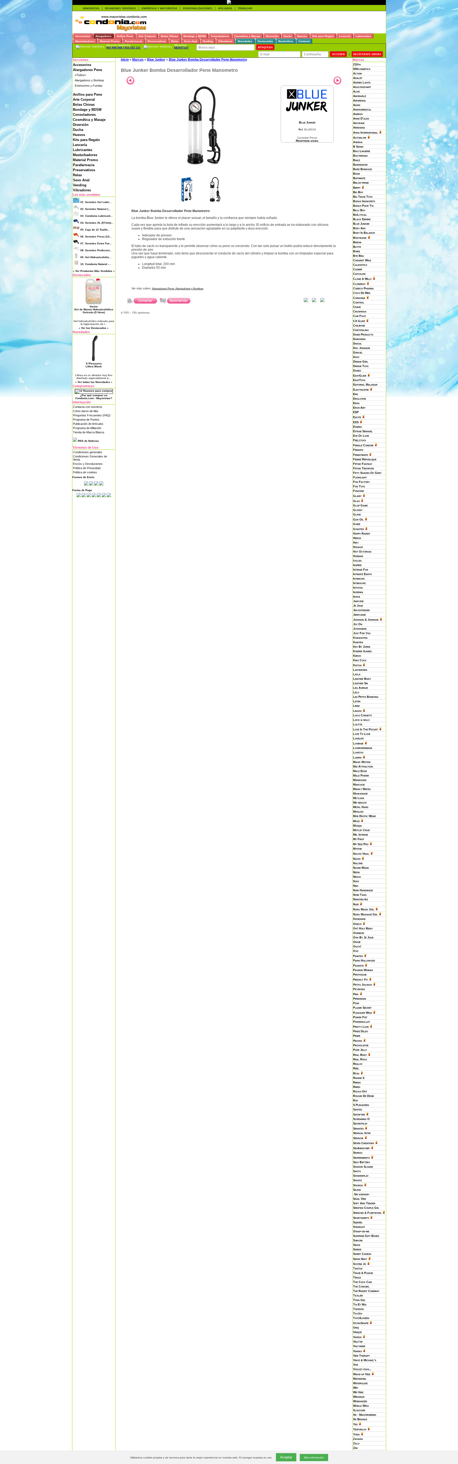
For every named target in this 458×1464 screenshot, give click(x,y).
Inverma (358, 592)
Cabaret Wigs (362, 260)
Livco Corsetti (362, 715)
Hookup (358, 547)
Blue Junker (361, 223)
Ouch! (357, 946)
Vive (355, 1364)
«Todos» (80, 75)
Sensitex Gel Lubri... (96, 202)
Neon (356, 872)
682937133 (181, 47)
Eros (356, 403)
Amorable (359, 96)
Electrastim (361, 389)
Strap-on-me (361, 1231)
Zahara (358, 1438)
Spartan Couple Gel (366, 1207)
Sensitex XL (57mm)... (96, 222)
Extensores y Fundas (89, 85)
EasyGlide (359, 375)
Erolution (359, 398)
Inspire (357, 565)
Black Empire (362, 219)
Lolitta (357, 724)
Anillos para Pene (87, 94)
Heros (357, 538)
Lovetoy (358, 752)
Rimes (356, 1086)
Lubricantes (82, 150)
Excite (357, 417)
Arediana (359, 127)
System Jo (359, 1263)
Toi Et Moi (359, 1304)
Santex (357, 1109)
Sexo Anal (81, 180)
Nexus (357, 876)
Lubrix (357, 757)
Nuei (356, 904)
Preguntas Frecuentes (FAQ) (92, 415)
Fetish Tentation (363, 468)
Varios (357, 1337)
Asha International (365, 132)
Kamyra (358, 642)
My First (358, 839)
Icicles (357, 560)
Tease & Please (363, 1273)
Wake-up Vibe (361, 1374)
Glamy (357, 495)
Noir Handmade (363, 890)
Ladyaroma (360, 669)
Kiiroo (357, 655)
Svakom (358, 1240)
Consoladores (84, 115)
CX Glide (359, 321)
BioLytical (360, 214)
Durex (357, 370)
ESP (356, 412)
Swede (357, 1249)
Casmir (357, 269)
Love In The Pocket (365, 729)
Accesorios (82, 65)
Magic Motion (362, 762)
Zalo (356, 1443)
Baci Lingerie (361, 151)
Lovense (358, 743)
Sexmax (357, 1152)
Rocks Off (360, 1091)
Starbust (359, 1226)
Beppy (356, 187)
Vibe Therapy (361, 1355)
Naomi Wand (361, 867)
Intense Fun (360, 569)
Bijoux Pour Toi (363, 205)
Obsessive (359, 918)
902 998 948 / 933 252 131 (123, 47)
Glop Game (360, 505)
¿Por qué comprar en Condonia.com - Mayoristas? (93, 397)
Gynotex (358, 529)
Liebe (356, 705)
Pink (356, 994)
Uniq (356, 1327)
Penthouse (360, 974)
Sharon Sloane (363, 1166)
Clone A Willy (362, 278)
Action (357, 73)
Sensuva (358, 1138)
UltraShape (360, 1323)
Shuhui (357, 1180)
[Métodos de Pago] (94, 496)
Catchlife (359, 273)
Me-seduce (360, 802)
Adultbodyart (362, 87)
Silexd (357, 1189)
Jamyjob (358, 601)
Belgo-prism (361, 182)
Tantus (357, 1268)
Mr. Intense (360, 834)
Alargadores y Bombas (89, 80)
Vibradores (82, 190)
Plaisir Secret (362, 1007)
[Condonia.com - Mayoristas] (110, 30)
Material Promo (85, 160)
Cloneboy (359, 283)
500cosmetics (361, 68)
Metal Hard (360, 807)
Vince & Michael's (364, 1360)
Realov (357, 1063)
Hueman (358, 556)
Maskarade (360, 793)
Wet (355, 1387)
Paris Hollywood (364, 960)
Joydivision (360, 628)
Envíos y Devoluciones (88, 463)
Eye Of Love (361, 435)
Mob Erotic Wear (364, 816)
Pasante (358, 965)
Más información (314, 1457)
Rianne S (358, 1077)
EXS (356, 422)
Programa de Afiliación (87, 428)
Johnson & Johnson (365, 619)
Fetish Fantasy (362, 463)
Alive (356, 91)
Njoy (356, 881)
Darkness (359, 339)
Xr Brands (360, 1419)
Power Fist (360, 1017)
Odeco (357, 923)
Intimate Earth (362, 574)
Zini (355, 1447)
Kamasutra (360, 637)
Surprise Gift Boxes (366, 1235)
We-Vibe (358, 1392)
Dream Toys (360, 366)
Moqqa (357, 825)
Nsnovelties (360, 899)
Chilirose (359, 325)
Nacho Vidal (361, 853)
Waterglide (360, 1383)
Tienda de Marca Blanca (88, 432)
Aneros (358, 114)
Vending (79, 185)
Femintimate (360, 454)
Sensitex (358, 1128)
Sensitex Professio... (96, 250)
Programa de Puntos (86, 419)
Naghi (356, 858)
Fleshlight (360, 477)
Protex (357, 1040)
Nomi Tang (360, 894)
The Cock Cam (362, 1282)
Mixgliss (358, 811)
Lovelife (358, 738)
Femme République (364, 459)
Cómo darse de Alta (85, 411)
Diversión (81, 125)
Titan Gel (359, 1300)
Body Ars (359, 228)
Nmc (356, 885)
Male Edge (360, 771)
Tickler (358, 1295)
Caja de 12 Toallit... (95, 229)
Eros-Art (359, 407)
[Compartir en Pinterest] (322, 301)
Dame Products (363, 334)
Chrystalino (361, 330)
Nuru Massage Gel (365, 914)
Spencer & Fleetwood (367, 1212)
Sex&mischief (361, 1148)
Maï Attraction (363, 766)
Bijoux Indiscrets (364, 201)
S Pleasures (361, 1104)
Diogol (357, 343)
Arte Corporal (84, 100)
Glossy (357, 509)
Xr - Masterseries (364, 1414)
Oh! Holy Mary (363, 928)
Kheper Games (362, 651)
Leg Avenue (360, 687)
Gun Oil (358, 519)
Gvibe (356, 524)
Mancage (359, 784)
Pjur (356, 1003)
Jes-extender (361, 610)
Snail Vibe (359, 1198)
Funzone (358, 490)
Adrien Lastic (362, 82)
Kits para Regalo (86, 140)
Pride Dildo (360, 1031)
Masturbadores (85, 155)
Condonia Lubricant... (96, 215)
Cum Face (359, 316)
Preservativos (84, 170)
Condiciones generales (87, 452)
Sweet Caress (362, 1253)
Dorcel (358, 352)
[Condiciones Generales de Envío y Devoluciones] (86, 484)
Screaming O (361, 1119)
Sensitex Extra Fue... (96, 243)
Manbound (360, 780)
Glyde (357, 514)
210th (357, 64)
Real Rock (360, 1059)
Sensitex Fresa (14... (96, 236)
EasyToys (359, 380)
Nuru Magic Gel (363, 909)
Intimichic (359, 578)
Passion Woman (363, 970)
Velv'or (358, 1341)
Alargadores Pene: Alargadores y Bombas (177, 288)
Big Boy (358, 192)
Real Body (360, 1054)
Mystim (357, 848)
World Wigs (361, 1405)
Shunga (358, 1185)
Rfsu (356, 1073)
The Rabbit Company (366, 1291)
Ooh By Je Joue (363, 937)
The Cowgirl (361, 1286)
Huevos (79, 135)
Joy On (357, 624)
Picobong (359, 989)
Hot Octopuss (362, 551)
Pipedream (359, 998)
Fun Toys (359, 486)
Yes (355, 1424)
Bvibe (356, 251)
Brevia (357, 242)
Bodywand (360, 237)
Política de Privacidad (86, 468)
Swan (356, 1244)
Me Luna (358, 798)
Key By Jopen (361, 646)
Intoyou (358, 587)
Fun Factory (361, 481)
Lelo (356, 692)
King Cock (360, 660)
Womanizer (360, 1401)
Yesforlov (359, 1429)
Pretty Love (361, 1026)
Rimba (357, 1082)
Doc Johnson (361, 348)
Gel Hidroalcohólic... (96, 257)
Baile (356, 160)
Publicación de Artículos (88, 423)
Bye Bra (358, 255)
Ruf (355, 1100)
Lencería (80, 145)
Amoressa (359, 100)
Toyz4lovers (361, 1318)
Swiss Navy (360, 1258)
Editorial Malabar (365, 384)
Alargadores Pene (87, 70)
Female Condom (363, 445)
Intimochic (359, 583)
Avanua (358, 142)
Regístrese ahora (307, 140)
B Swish (358, 146)
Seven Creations (363, 1143)
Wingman (358, 1396)
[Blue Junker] (307, 114)
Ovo (355, 951)
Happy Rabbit (361, 533)
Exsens (357, 426)
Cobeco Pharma (363, 288)
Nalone (358, 863)
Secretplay (360, 1123)
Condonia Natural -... (95, 264)
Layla (356, 674)
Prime (356, 1035)
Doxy (356, 357)
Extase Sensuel (363, 431)
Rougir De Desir (363, 1095)
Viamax (357, 1351)
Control (358, 302)
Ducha (78, 130)
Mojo (356, 821)
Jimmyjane (359, 614)
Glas (356, 500)
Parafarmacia (83, 165)
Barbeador (360, 164)
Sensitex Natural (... (95, 209)
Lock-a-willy (361, 719)
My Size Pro (360, 844)
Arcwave (358, 123)
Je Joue (358, 605)
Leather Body (362, 678)
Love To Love (361, 733)
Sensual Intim (362, 1133)
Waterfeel (360, 1378)
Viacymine (359, 1346)
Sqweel (358, 1222)
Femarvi (358, 449)
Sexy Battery (361, 1162)
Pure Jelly (360, 1049)
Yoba (356, 1434)
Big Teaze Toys (362, 196)
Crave (357, 306)
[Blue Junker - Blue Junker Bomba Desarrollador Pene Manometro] (200, 164)
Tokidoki (358, 1309)
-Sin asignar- (361, 1194)
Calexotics (360, 264)
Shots (357, 1171)
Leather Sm (360, 683)
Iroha (356, 596)
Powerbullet (361, 1021)
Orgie (356, 941)
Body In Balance (364, 232)
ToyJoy (357, 1313)
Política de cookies (85, 472)
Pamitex (358, 956)
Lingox (357, 710)
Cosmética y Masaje (89, 120)
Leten (356, 701)
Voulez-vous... (362, 1369)
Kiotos (357, 665)
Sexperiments (361, 1157)
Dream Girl (360, 361)
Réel (356, 1068)
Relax (77, 175)
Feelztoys (359, 440)
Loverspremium (362, 747)
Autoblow (359, 137)
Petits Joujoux (362, 984)
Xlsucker (359, 1410)
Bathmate (359, 178)
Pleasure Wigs (362, 1012)
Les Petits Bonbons (365, 696)
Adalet (357, 78)
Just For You (362, 633)
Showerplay (360, 1175)
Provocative (360, 1045)
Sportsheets (361, 1217)
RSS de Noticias (88, 440)
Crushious (359, 311)
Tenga (357, 1277)
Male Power (361, 775)
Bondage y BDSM (87, 110)
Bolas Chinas (84, 105)
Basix (356, 173)
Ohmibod (358, 932)
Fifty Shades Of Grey (367, 472)
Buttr (357, 246)
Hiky (356, 542)
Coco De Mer (361, 292)
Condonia (359, 297)
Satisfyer (359, 1114)
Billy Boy (359, 210)
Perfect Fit (360, 979)
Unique (357, 1332)
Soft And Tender (364, 1203)
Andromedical (362, 109)
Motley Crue (361, 830)
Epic (355, 394)
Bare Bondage (362, 169)
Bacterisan (360, 155)
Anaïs (356, 105)
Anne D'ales (361, 118)
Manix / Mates (362, 789)
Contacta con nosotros (87, 406)
